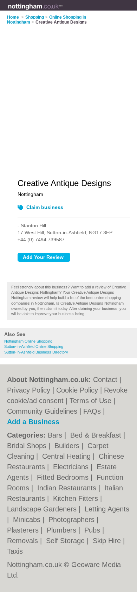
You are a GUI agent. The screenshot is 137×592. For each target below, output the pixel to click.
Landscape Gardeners (43, 509)
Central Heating (67, 456)
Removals (23, 541)
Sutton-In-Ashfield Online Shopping (33, 346)
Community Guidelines (42, 411)
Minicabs (28, 519)
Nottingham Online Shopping (28, 341)
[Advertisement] (68, 97)
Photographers (72, 519)
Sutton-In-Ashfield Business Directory (36, 352)
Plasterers (24, 530)
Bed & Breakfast (96, 435)
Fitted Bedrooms (64, 477)
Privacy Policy (28, 390)
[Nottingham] (62, 10)
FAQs (92, 411)
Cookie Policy (77, 390)
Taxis (15, 551)
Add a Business (33, 422)
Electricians (72, 467)
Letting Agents (107, 509)
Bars (56, 435)
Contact (105, 379)
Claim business (44, 207)
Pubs (93, 530)
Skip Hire (108, 541)
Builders (67, 446)
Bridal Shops (27, 446)
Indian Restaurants (67, 488)
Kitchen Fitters (76, 498)
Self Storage (66, 541)
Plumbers (62, 530)
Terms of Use (90, 401)
